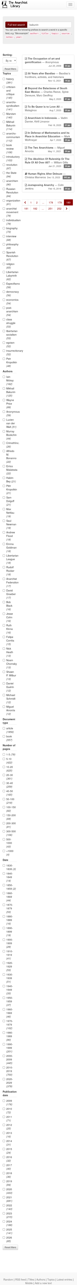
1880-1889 (9, 920)
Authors (40, 1279)
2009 (9, 1102)
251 (50, 208)
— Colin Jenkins (47, 186)
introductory (11, 158)
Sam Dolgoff (10, 501)
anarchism (11, 182)
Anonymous (11, 413)
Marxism (11, 115)
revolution (11, 166)
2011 (9, 1118)
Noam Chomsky (11, 663)
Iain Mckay (10, 380)
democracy (11, 293)
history (10, 80)
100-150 (11, 808)
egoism (10, 344)
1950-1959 (9, 1001)
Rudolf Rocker (10, 570)
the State (11, 174)
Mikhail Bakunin (10, 125)
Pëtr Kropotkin (11, 489)
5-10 (9, 760)
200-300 (11, 825)
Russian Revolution (11, 192)
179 (59, 202)
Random (8, 1279)
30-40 (9, 784)
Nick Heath (9, 652)
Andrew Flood (10, 535)
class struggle (10, 323)
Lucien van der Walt (11, 423)
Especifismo (11, 285)
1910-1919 (9, 954)
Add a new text (43, 1283)
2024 (9, 1223)
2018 (9, 1174)
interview (11, 238)
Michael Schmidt (10, 698)
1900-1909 (9, 943)
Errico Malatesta (11, 469)
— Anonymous (47, 62)
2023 (9, 1215)
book (9, 738)
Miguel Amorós (10, 710)
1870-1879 (9, 908)
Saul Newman (11, 524)
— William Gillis (47, 162)
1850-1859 (11, 886)
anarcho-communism (11, 137)
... (43, 202)
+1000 (9, 852)
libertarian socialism (11, 334)
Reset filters (10, 68)
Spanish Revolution (11, 255)
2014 (9, 1142)
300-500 (11, 833)
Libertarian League (11, 559)
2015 (9, 1150)
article (10, 730)
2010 (9, 1110)
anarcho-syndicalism (11, 105)
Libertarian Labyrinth (11, 275)
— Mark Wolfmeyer (47, 136)
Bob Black (9, 605)
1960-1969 (9, 1013)
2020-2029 (9, 1082)
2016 (9, 1158)
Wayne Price (10, 403)
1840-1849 (9, 877)
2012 (9, 1126)
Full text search (16, 24)
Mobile (29, 1283)
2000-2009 (9, 1059)
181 (26, 208)
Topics (51, 1279)
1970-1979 (9, 1024)
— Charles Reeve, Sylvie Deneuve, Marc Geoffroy (47, 93)
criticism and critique (10, 92)
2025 (9, 1231)
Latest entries (64, 1279)
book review (10, 148)
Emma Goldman (11, 547)
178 (51, 202)
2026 (9, 1239)
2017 (9, 1166)
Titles (31, 1279)
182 (35, 208)
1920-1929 (9, 966)
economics (11, 301)
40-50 (9, 792)
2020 (9, 1191)
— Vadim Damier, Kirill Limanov (47, 121)
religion (10, 265)
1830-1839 (11, 867)
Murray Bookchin (11, 434)
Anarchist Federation (11, 582)
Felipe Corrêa (10, 640)
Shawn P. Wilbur (11, 675)
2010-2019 (9, 1071)
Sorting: (8, 54)
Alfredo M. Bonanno (11, 456)
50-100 (10, 800)
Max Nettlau (10, 512)
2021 (9, 1199)
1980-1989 (9, 1036)
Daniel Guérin (10, 687)
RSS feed (20, 1279)
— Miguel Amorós (47, 149)
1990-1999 (9, 1047)
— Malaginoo (47, 108)
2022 (9, 1207)
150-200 (11, 816)
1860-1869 (9, 896)
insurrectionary (11, 352)
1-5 (10, 754)
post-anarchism (11, 311)
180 (68, 202)
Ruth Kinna (9, 628)
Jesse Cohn (9, 617)
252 (59, 208)
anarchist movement (11, 212)
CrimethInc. (11, 444)
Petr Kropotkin (11, 362)
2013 (9, 1134)
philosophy (11, 246)
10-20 (9, 768)
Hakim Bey (11, 479)
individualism (11, 221)
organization (11, 202)
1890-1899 (9, 931)
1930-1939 (9, 978)
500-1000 (9, 842)
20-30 (9, 776)
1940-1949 (9, 989)
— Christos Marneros (47, 175)
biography (11, 230)
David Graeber (11, 594)
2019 (9, 1182)
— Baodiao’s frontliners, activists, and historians (47, 77)
